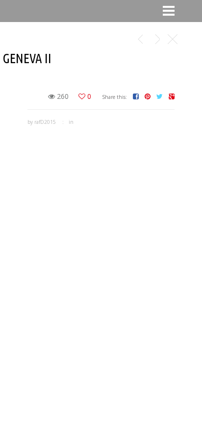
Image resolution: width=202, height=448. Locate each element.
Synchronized (157, 39)
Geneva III (140, 39)
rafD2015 (45, 121)
